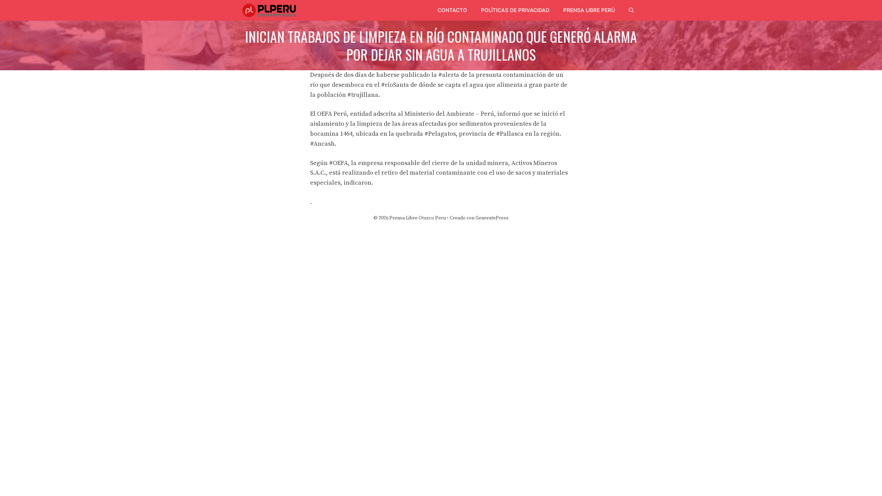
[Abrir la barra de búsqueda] (631, 10)
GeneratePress (492, 218)
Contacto (452, 10)
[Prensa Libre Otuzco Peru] (270, 10)
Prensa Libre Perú (589, 10)
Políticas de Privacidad (515, 10)
